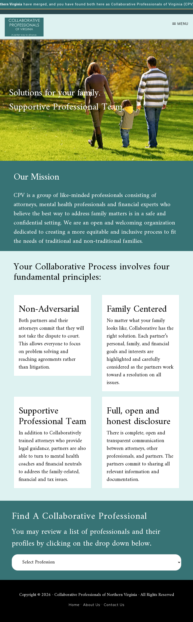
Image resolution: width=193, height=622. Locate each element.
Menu (182, 23)
